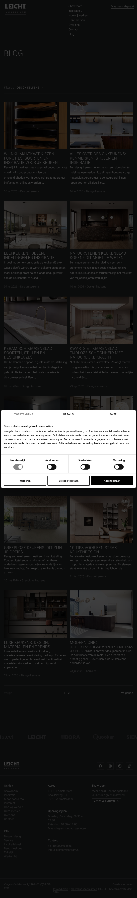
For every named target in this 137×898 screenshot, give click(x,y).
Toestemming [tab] (23, 414)
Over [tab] (113, 414)
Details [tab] (68, 414)
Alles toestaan (112, 480)
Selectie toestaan (69, 480)
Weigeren (25, 480)
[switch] (51, 466)
